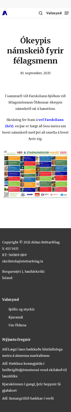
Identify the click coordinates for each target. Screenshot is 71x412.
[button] (57, 12)
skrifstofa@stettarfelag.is (22, 261)
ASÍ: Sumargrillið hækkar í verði (28, 398)
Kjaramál (15, 317)
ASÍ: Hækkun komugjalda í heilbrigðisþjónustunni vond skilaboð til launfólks (34, 370)
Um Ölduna (17, 325)
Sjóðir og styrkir (21, 309)
